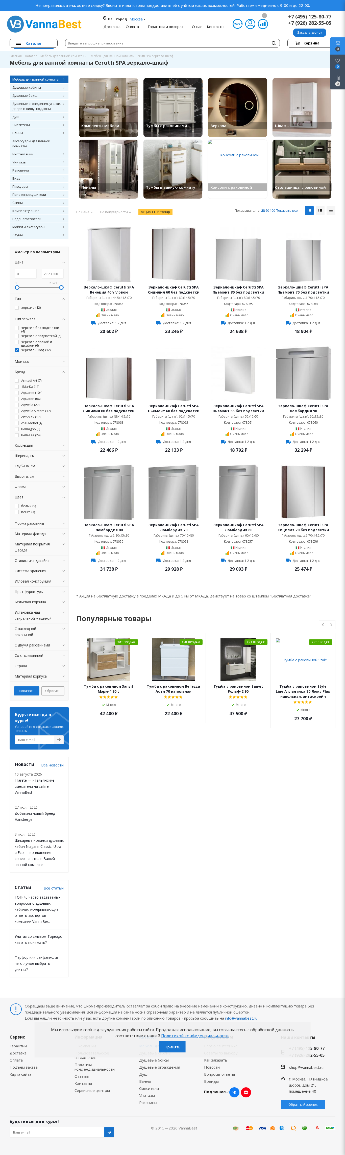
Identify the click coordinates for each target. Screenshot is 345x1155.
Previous (323, 624)
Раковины (148, 1102)
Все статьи (54, 888)
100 (272, 210)
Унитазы (147, 1095)
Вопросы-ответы (219, 1074)
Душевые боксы (154, 1060)
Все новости (52, 764)
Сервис (17, 1037)
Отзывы (82, 1076)
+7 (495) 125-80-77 (309, 16)
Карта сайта (20, 1074)
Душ (143, 1074)
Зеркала (218, 125)
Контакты (83, 1083)
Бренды (211, 1081)
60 (267, 210)
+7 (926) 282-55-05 (309, 23)
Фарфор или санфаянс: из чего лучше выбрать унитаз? (37, 963)
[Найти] (273, 43)
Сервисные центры (92, 1090)
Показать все (287, 210)
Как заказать (215, 1060)
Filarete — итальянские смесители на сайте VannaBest (34, 786)
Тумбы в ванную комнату (170, 187)
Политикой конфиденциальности (195, 1036)
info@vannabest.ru (241, 1018)
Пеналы (88, 187)
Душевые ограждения (159, 1067)
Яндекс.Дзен (246, 1092)
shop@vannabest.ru (306, 1067)
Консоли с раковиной (231, 187)
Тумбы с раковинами (166, 125)
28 (263, 210)
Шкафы (282, 125)
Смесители (149, 1088)
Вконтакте (234, 1092)
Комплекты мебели (100, 125)
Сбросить (53, 690)
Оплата (16, 1060)
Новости (212, 1067)
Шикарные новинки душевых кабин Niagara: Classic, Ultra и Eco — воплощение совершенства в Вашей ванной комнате (39, 852)
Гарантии (18, 1045)
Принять (172, 1046)
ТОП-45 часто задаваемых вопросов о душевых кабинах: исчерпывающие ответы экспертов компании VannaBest (37, 909)
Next (331, 624)
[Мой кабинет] (250, 24)
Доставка (18, 1052)
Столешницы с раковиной (300, 187)
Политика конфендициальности (95, 1067)
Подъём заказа (24, 1067)
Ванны (145, 1081)
